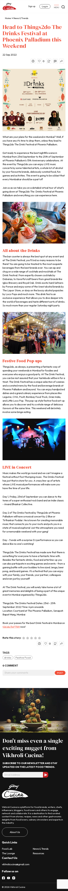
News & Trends (20, 18)
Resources (38, 853)
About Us (15, 832)
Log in (45, 6)
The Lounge (8, 853)
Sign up (31, 6)
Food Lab (7, 848)
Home (8, 18)
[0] (39, 61)
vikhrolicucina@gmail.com (15, 864)
